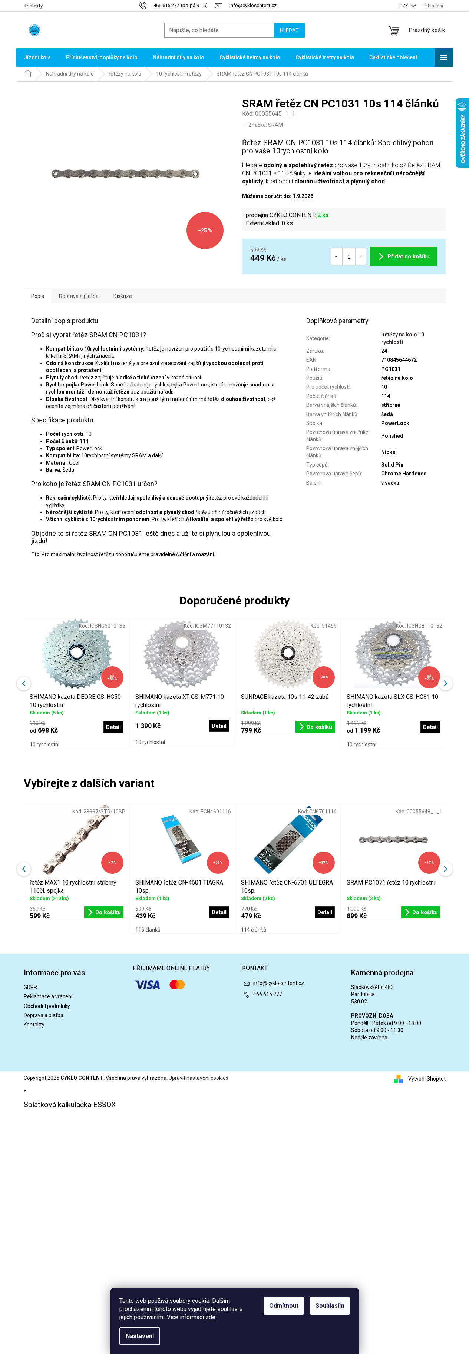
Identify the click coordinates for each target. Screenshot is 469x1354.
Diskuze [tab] (122, 296)
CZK (404, 6)
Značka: (265, 125)
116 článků (148, 930)
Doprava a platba (43, 1015)
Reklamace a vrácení (48, 996)
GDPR (30, 987)
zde (210, 1317)
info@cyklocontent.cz (278, 983)
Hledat (289, 30)
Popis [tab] (37, 296)
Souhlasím (330, 1305)
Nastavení (140, 1336)
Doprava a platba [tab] (79, 296)
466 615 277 (267, 994)
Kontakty (33, 6)
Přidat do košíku (408, 256)
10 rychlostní (44, 744)
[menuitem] (37, 57)
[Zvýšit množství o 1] (361, 256)
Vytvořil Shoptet (427, 1079)
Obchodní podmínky (47, 1006)
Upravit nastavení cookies (198, 1078)
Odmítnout (283, 1305)
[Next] (445, 869)
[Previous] (23, 869)
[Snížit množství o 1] (336, 256)
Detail (219, 912)
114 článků (253, 930)
